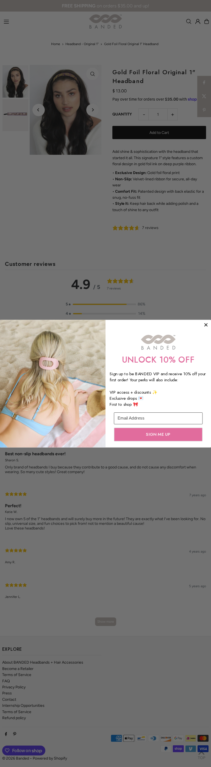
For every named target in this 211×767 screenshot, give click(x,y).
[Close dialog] (205, 324)
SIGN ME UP (158, 434)
